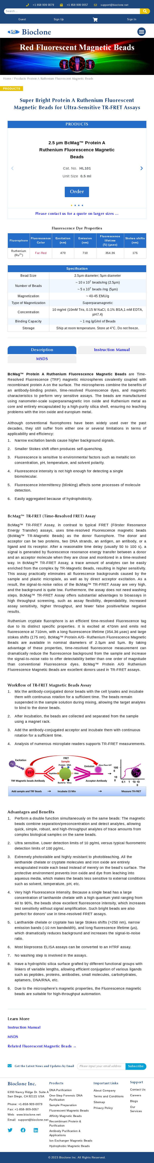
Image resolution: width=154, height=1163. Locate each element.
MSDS (42, 359)
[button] (141, 31)
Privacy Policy (103, 1107)
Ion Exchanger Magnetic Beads (70, 1140)
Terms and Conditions (109, 1096)
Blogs (134, 1101)
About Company (105, 1090)
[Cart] (95, 19)
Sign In (131, 19)
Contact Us (137, 1089)
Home (7, 79)
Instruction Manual (112, 350)
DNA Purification (60, 1090)
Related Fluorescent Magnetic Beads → (42, 1046)
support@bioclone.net (114, 4)
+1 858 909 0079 (43, 4)
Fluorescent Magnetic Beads (69, 1110)
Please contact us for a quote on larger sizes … (77, 214)
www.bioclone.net (29, 1114)
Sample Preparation (63, 1105)
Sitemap (99, 1102)
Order (77, 192)
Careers (135, 1095)
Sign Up (59, 19)
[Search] (145, 11)
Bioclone (36, 31)
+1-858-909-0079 (30, 1104)
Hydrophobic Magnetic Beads (69, 1146)
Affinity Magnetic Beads (65, 1116)
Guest (22, 19)
